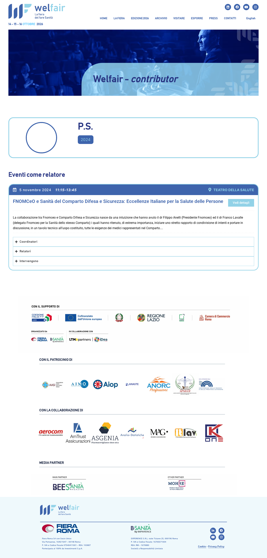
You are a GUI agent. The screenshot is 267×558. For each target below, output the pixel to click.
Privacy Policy (216, 546)
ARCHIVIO (161, 18)
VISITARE (179, 18)
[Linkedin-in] (213, 531)
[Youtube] (246, 7)
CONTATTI (230, 18)
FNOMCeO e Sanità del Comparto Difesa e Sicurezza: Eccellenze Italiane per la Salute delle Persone (118, 201)
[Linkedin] (228, 7)
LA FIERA (119, 18)
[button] (119, 18)
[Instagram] (255, 7)
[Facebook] (237, 7)
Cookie (202, 546)
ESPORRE (197, 18)
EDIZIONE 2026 (140, 18)
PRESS (213, 18)
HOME (103, 18)
